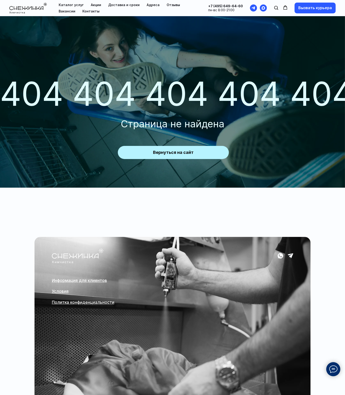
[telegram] (253, 7)
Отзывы (173, 5)
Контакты (91, 11)
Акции (96, 5)
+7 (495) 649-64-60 (225, 6)
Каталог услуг (71, 5)
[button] (276, 7)
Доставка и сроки (124, 5)
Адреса (153, 5)
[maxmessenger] (263, 7)
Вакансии (67, 11)
